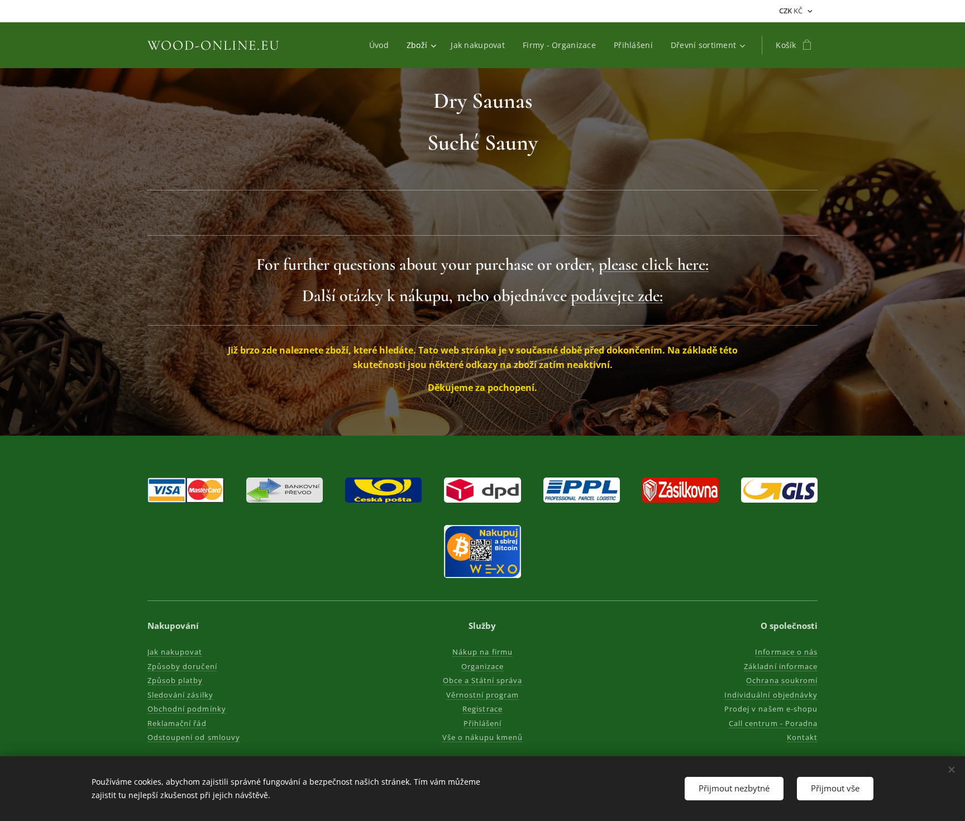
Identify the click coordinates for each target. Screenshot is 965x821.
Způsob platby (175, 680)
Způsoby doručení (182, 666)
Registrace (482, 709)
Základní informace (781, 666)
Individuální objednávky (771, 695)
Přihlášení (482, 723)
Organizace (482, 666)
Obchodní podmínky (186, 709)
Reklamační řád (177, 723)
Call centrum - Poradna (773, 723)
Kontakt (802, 737)
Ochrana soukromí (782, 680)
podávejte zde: (617, 295)
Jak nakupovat (175, 652)
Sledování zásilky (180, 695)
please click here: (654, 264)
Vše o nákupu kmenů (482, 737)
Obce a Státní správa (483, 680)
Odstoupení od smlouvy (193, 737)
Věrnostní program (482, 695)
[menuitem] (382, 45)
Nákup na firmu (482, 652)
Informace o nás (786, 652)
